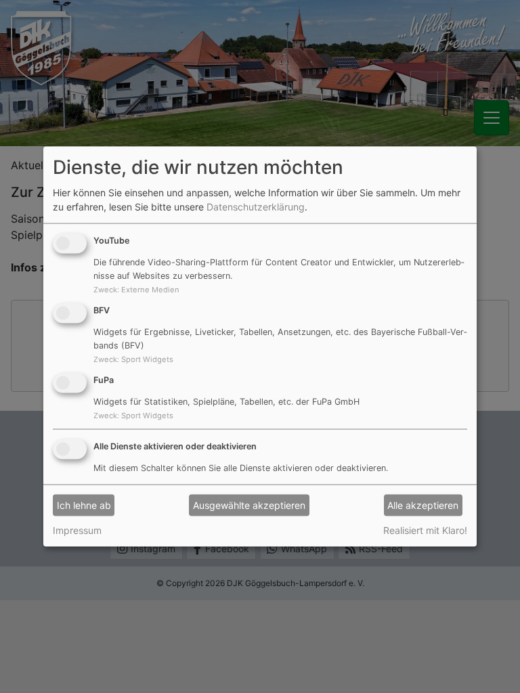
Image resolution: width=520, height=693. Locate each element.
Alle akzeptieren (422, 505)
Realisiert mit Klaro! (425, 529)
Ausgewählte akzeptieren (249, 505)
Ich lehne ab (84, 505)
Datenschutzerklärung (256, 207)
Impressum (77, 529)
